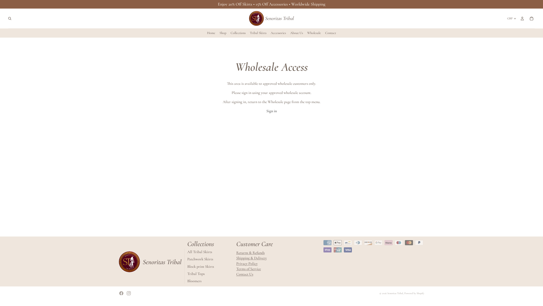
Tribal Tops (196, 273)
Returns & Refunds (250, 252)
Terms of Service (248, 268)
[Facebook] (121, 293)
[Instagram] (128, 293)
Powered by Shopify (414, 293)
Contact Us (244, 274)
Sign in (271, 111)
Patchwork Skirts (200, 259)
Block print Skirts (200, 266)
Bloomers (194, 281)
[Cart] (531, 18)
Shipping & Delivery (251, 258)
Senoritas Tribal (395, 293)
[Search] (9, 18)
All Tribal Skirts (199, 251)
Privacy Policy (247, 263)
